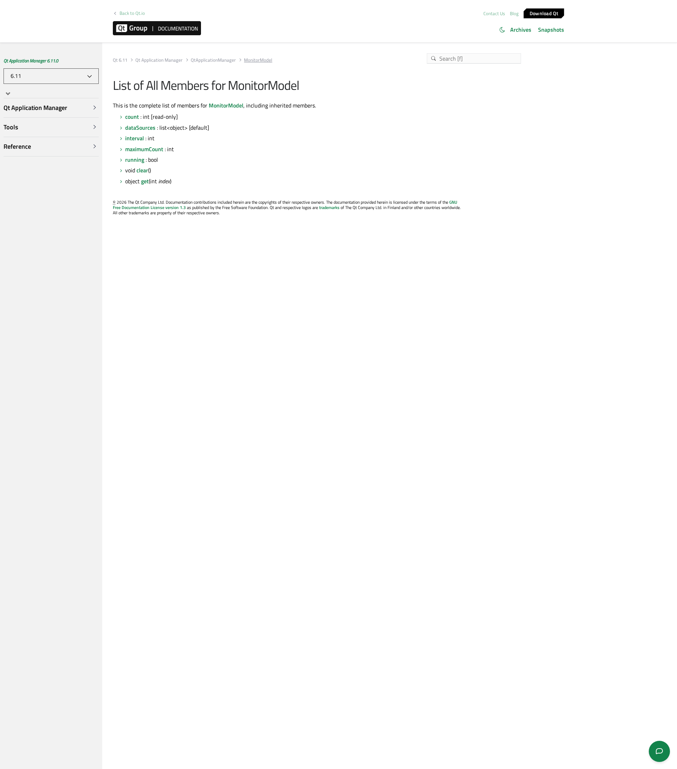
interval (134, 138)
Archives (520, 29)
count (132, 116)
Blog (514, 13)
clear (142, 170)
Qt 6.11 (120, 60)
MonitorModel (226, 105)
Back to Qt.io (132, 13)
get (145, 181)
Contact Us (494, 13)
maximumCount (144, 149)
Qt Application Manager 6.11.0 (31, 60)
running (134, 159)
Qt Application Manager (159, 60)
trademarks (329, 207)
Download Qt (544, 13)
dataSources (140, 127)
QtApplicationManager (213, 60)
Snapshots (551, 29)
